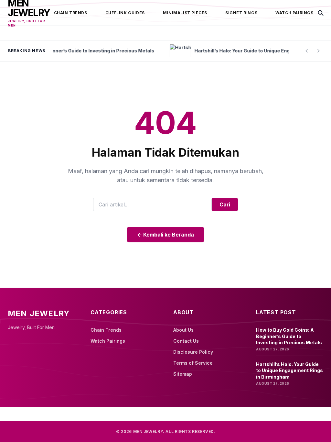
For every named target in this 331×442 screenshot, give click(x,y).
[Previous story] (306, 50)
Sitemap (182, 374)
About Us (183, 330)
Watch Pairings (294, 12)
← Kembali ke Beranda (165, 234)
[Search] (320, 13)
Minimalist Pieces (185, 12)
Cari (224, 204)
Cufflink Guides (125, 12)
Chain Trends (70, 12)
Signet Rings (241, 12)
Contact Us (186, 341)
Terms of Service (193, 363)
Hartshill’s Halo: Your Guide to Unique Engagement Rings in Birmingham (289, 370)
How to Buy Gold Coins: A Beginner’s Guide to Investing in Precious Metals (289, 336)
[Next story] (318, 50)
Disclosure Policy (193, 352)
